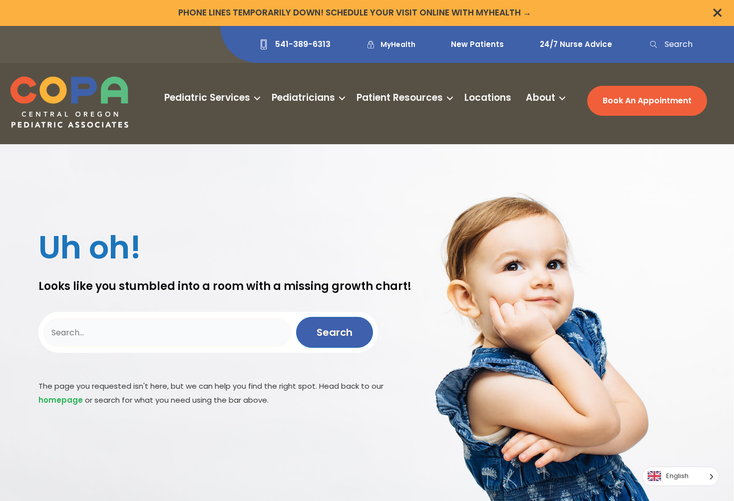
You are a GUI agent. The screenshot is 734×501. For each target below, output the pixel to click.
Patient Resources (400, 97)
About (540, 97)
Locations (487, 97)
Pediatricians (303, 97)
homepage (60, 400)
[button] (670, 44)
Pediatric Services (207, 97)
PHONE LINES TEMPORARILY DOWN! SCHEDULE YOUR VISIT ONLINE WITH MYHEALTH (349, 12)
